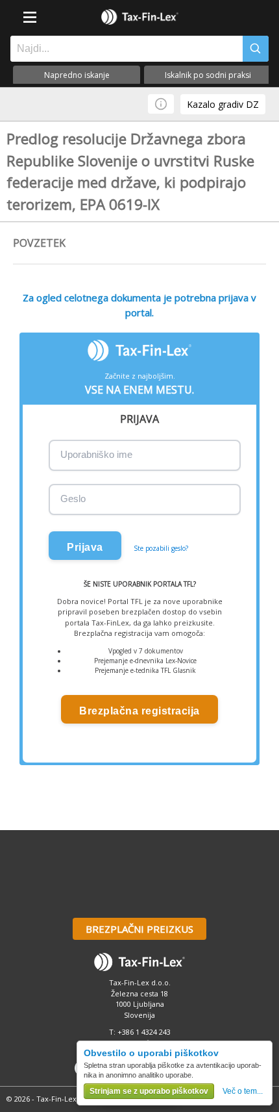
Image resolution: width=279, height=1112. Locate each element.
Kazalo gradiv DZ (223, 104)
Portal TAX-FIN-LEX (139, 17)
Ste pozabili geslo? (161, 548)
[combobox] (123, 49)
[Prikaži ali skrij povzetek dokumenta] (161, 104)
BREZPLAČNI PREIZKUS (139, 928)
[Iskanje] (256, 49)
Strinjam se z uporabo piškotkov (149, 1091)
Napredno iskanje (77, 75)
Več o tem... (243, 1091)
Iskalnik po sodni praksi (208, 75)
